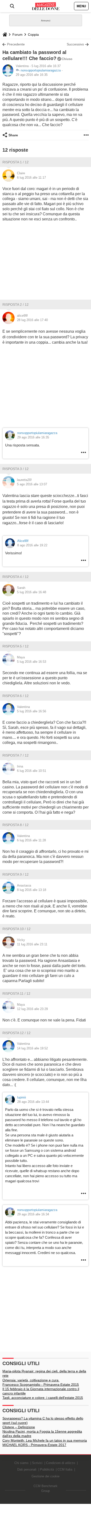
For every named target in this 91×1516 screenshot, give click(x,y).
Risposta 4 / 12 (15, 577)
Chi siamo (21, 1463)
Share (13, 135)
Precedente (16, 44)
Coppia (33, 34)
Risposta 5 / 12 (15, 646)
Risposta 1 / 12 (15, 162)
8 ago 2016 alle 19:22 (32, 545)
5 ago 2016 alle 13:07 (32, 484)
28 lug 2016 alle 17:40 (32, 320)
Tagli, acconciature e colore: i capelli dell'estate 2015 (42, 1398)
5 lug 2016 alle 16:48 (31, 592)
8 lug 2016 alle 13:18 (31, 890)
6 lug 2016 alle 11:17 (31, 177)
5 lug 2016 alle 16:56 (31, 711)
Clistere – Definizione (18, 1427)
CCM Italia (65, 1469)
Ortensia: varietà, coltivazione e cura (30, 1380)
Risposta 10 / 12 (16, 929)
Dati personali (26, 1469)
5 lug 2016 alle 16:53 (31, 661)
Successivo (75, 44)
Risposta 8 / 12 (15, 825)
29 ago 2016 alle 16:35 (32, 75)
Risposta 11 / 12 (16, 993)
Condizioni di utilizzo (60, 1463)
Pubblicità (47, 1469)
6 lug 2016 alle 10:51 (31, 771)
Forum (17, 34)
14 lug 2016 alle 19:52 (32, 1048)
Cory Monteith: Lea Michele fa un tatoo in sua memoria (44, 1440)
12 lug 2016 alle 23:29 (32, 1009)
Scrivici (37, 1463)
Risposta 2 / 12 (15, 304)
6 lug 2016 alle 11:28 (31, 840)
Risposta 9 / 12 (15, 874)
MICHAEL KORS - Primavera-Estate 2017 (34, 1445)
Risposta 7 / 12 (15, 755)
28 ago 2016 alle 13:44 (33, 1102)
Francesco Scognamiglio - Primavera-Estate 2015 (40, 1384)
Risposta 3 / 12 (15, 469)
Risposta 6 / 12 (15, 696)
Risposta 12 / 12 (16, 1033)
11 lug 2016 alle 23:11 (32, 944)
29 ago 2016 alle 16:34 (33, 1214)
